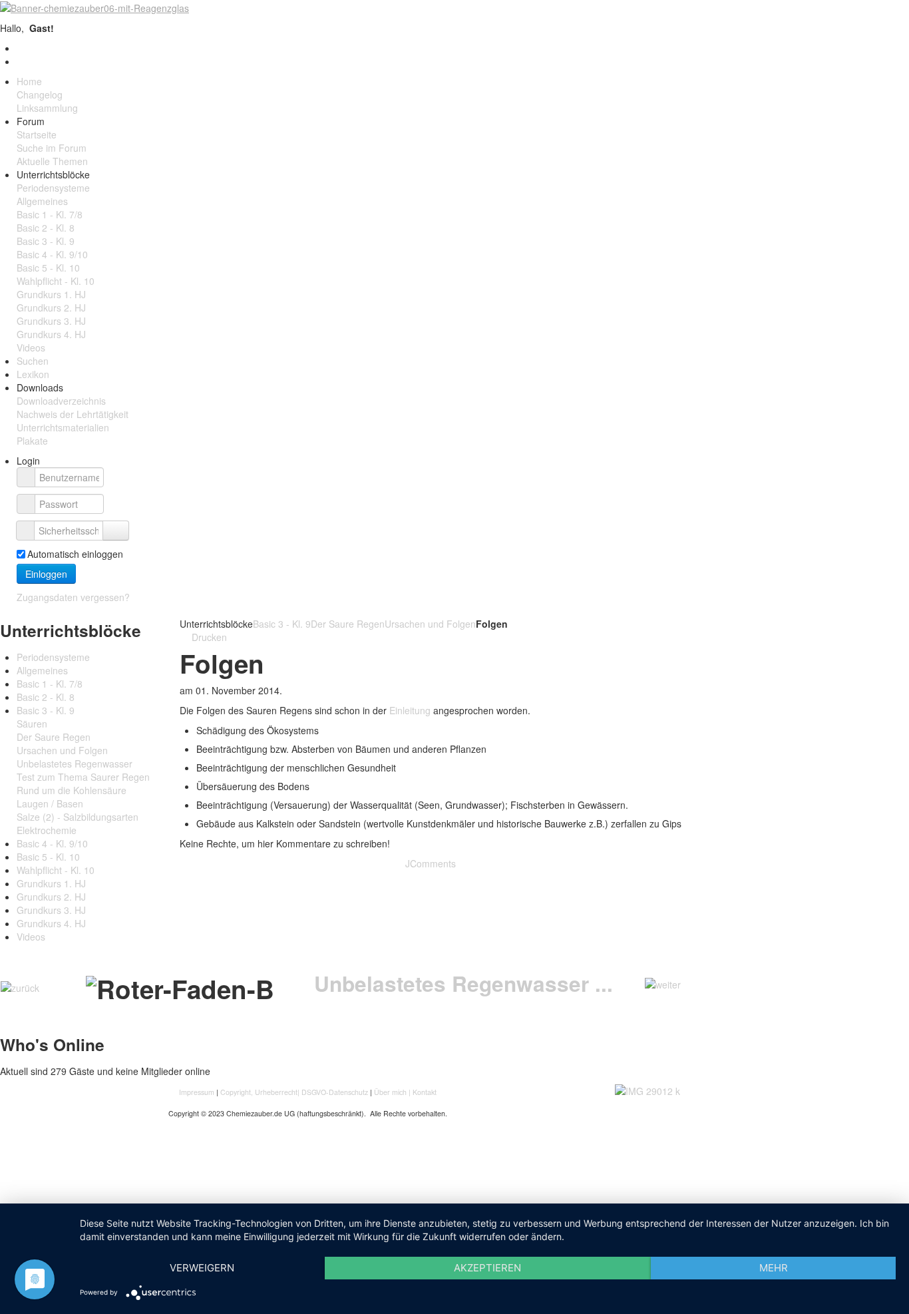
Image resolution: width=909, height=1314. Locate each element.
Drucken (208, 637)
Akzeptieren (487, 1267)
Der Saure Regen (348, 623)
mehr (773, 1267)
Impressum (197, 1092)
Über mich (390, 1092)
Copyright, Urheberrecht (258, 1092)
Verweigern (202, 1267)
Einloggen (46, 573)
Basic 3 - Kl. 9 (282, 623)
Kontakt (425, 1092)
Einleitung (411, 710)
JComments (430, 863)
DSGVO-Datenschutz (334, 1092)
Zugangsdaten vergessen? (73, 597)
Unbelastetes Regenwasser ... (463, 983)
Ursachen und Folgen (430, 623)
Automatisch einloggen (75, 553)
